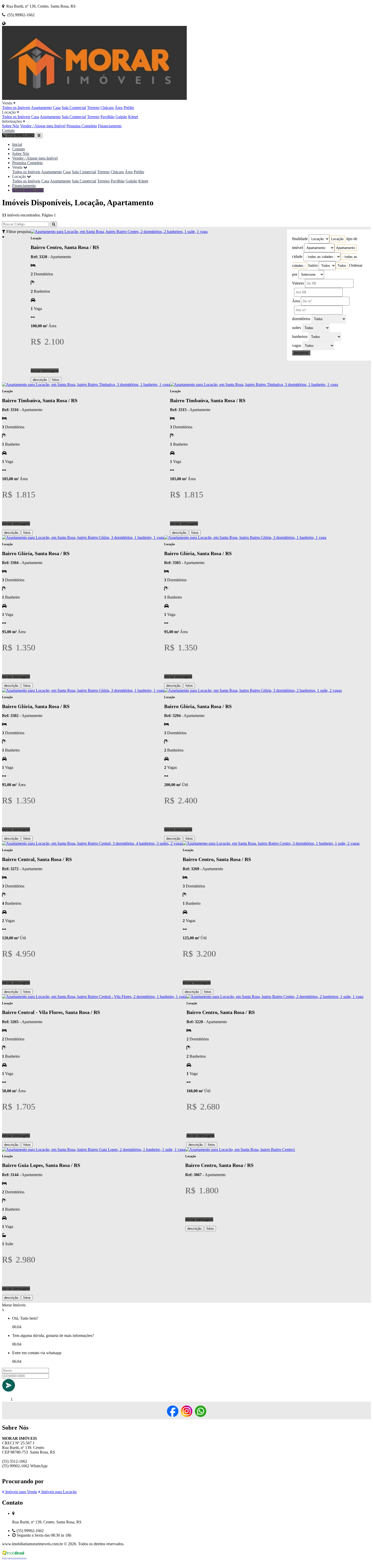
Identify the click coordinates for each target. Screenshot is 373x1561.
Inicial (17, 144)
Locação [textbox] (337, 239)
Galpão (121, 117)
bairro (313, 265)
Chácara (107, 107)
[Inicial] (94, 98)
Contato (8, 130)
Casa (57, 107)
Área (119, 107)
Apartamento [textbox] (345, 248)
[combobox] (337, 239)
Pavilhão (107, 117)
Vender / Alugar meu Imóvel (42, 126)
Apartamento (41, 107)
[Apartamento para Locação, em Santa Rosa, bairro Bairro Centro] (239, 1149)
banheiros (300, 336)
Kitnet (133, 117)
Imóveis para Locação (58, 1492)
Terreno (93, 107)
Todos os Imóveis (16, 107)
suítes (296, 327)
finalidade (300, 239)
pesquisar (301, 353)
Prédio (129, 107)
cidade (297, 256)
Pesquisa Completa (81, 126)
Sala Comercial (74, 107)
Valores (298, 283)
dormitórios (301, 319)
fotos (55, 380)
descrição (40, 380)
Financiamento (110, 126)
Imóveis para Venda (20, 1492)
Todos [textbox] (341, 266)
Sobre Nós (10, 126)
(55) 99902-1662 (29, 190)
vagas (296, 345)
